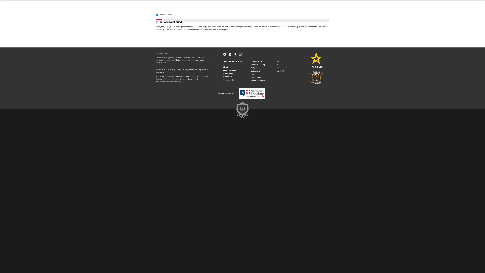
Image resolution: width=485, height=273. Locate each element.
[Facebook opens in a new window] (224, 54)
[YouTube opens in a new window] (240, 54)
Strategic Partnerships (194, 3)
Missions (208, 3)
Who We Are (179, 3)
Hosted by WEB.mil (226, 93)
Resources (243, 3)
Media (234, 3)
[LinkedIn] (230, 54)
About (169, 3)
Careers (217, 3)
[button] (328, 3)
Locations (226, 3)
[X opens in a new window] (235, 54)
